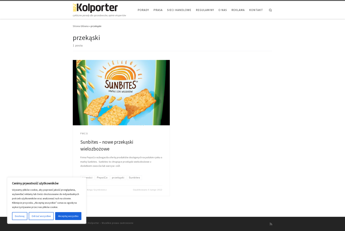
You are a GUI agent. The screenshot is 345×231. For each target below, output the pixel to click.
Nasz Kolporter (90, 223)
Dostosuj (19, 216)
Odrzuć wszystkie (41, 216)
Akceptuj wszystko (68, 216)
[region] (46, 200)
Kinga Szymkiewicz (97, 190)
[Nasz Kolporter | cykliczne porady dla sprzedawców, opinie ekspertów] (95, 7)
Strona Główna (81, 26)
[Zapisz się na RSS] (271, 224)
